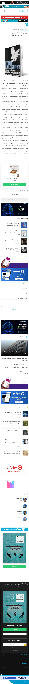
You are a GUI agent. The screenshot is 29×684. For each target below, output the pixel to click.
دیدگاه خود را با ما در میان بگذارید (22, 298)
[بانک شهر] (14, 17)
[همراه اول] (14, 682)
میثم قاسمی (19, 518)
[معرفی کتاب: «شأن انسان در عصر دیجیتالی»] (24, 244)
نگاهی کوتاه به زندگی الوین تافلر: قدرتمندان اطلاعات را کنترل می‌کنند (12, 249)
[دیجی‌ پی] (14, 2)
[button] (27, 10)
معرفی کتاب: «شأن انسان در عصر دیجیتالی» (12, 241)
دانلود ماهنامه (14, 629)
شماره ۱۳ (11, 40)
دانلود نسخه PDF (14, 194)
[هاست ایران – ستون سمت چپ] (14, 209)
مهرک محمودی (19, 498)
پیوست (26, 29)
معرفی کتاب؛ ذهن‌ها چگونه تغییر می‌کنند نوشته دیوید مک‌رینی (13, 224)
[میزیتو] (14, 469)
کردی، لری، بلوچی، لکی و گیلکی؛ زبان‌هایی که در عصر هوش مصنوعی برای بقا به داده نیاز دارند (12, 453)
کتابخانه (22, 24)
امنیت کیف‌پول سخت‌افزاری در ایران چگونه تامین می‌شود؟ (14, 367)
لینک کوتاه (5, 199)
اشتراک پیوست (14, 566)
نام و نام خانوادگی (25, 288)
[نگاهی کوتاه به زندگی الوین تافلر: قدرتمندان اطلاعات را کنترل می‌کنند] (24, 252)
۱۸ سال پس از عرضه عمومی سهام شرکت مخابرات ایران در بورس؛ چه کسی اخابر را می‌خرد (12, 442)
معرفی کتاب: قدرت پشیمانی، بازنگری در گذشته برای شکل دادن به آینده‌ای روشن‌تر (12, 232)
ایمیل (27, 293)
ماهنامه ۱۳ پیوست (14, 184)
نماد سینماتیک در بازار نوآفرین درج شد (18, 364)
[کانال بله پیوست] (14, 6)
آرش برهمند (19, 505)
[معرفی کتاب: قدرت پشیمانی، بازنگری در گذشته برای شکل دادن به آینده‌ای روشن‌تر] (24, 236)
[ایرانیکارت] (14, 678)
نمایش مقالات (14, 634)
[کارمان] (14, 484)
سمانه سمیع (19, 511)
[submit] (25, 645)
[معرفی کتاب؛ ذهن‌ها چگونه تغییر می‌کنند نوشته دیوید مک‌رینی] (24, 228)
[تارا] (14, 261)
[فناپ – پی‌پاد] (14, 274)
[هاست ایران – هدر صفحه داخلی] (14, 20)
